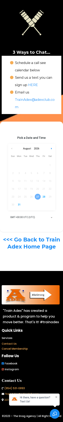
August (27, 148)
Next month (52, 148)
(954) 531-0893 (14, 388)
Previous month (12, 148)
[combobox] (31, 217)
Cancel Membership (15, 348)
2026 (36, 148)
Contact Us (9, 343)
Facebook (11, 363)
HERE (33, 85)
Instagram (12, 369)
